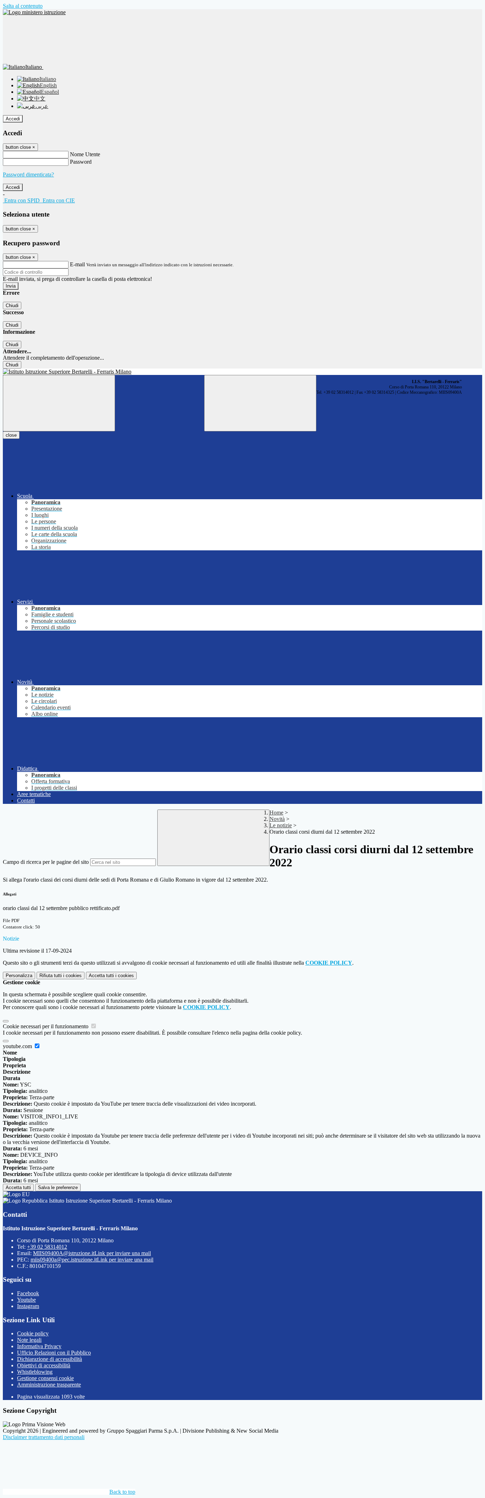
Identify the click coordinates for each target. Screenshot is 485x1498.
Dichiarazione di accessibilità (49, 1359)
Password (81, 162)
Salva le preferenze (58, 1187)
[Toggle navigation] (59, 403)
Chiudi (12, 305)
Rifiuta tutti (60, 975)
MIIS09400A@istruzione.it (92, 1253)
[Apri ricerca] (260, 403)
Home (276, 813)
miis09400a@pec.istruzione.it (92, 1260)
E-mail (77, 264)
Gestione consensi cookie (45, 1378)
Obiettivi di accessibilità (43, 1365)
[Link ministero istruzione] (34, 12)
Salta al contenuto (23, 6)
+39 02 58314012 (47, 1247)
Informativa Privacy (39, 1346)
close (11, 435)
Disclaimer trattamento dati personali (44, 1437)
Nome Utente (85, 154)
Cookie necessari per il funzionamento (46, 1026)
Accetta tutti (111, 975)
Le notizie (280, 825)
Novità (277, 819)
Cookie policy (33, 1333)
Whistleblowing (35, 1372)
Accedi (13, 118)
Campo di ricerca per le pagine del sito (46, 862)
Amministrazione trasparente (49, 1385)
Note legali (29, 1340)
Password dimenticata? (28, 174)
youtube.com (18, 1046)
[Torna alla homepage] (242, 372)
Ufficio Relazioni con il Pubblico (54, 1353)
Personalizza (19, 975)
